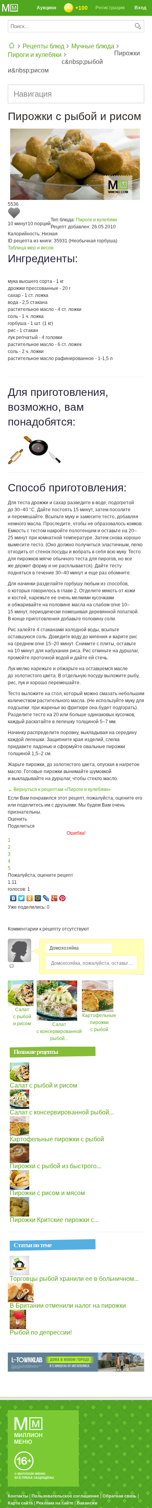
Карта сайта (20, 1503)
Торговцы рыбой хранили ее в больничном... (74, 1278)
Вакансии (87, 1503)
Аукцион (46, 8)
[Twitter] (22, 898)
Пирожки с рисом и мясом (47, 1193)
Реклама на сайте (54, 1503)
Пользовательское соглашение (65, 1496)
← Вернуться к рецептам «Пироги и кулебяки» (59, 789)
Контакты (18, 1496)
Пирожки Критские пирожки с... (54, 1220)
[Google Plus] (54, 898)
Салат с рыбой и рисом (22, 1016)
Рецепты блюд (43, 46)
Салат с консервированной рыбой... (59, 1031)
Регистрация (110, 8)
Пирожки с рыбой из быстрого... (55, 1166)
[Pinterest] (62, 898)
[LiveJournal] (46, 898)
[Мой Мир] (38, 898)
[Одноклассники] (30, 898)
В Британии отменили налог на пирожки (68, 1305)
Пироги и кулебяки (35, 54)
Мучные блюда (92, 46)
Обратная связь (119, 1496)
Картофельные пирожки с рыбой (99, 1022)
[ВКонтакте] (13, 898)
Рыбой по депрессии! (41, 1332)
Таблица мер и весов (30, 248)
